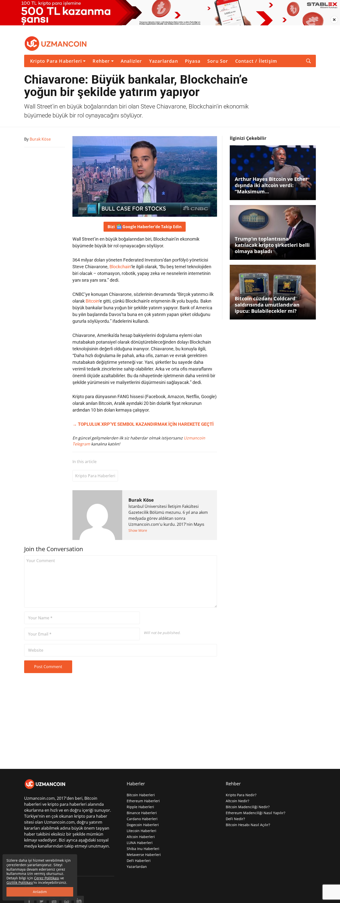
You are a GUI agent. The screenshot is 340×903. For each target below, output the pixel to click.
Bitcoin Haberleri (141, 795)
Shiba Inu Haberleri (143, 848)
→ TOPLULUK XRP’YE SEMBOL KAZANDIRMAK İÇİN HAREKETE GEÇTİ (143, 424)
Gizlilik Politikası (19, 882)
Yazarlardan (163, 61)
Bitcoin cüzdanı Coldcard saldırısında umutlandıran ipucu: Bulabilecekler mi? (267, 304)
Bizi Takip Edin (145, 226)
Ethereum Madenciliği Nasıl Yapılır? (255, 812)
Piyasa (192, 61)
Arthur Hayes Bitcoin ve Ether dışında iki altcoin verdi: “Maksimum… (271, 185)
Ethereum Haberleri (143, 800)
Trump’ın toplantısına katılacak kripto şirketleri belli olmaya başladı (272, 245)
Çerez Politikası (46, 878)
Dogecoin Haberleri (143, 824)
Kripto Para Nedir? (241, 795)
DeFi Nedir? (235, 818)
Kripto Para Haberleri (56, 61)
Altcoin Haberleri (141, 836)
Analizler (131, 61)
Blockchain (120, 266)
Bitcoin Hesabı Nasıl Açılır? (248, 824)
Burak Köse (141, 500)
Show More (137, 530)
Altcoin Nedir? (237, 800)
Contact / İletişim (256, 61)
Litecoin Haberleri (141, 830)
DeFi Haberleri (139, 860)
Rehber (101, 61)
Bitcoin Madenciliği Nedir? (248, 806)
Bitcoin (92, 301)
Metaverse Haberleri (144, 854)
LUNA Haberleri (140, 842)
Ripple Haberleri (140, 806)
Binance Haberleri (142, 812)
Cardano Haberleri (142, 818)
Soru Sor (217, 61)
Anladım (40, 891)
